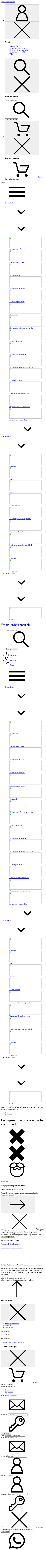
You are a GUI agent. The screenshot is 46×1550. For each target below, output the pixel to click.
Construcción (13, 315)
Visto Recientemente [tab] (12, 1324)
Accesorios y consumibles (18, 420)
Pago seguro (5, 1253)
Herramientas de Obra (16, 275)
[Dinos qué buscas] (21, 117)
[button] (17, 1296)
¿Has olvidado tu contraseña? (11, 1435)
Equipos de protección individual (20, 545)
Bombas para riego (15, 380)
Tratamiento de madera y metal (19, 532)
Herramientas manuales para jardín (21, 367)
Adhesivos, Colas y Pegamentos (20, 519)
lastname (4, 1475)
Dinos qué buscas (11, 119)
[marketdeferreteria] (8, 2)
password (4, 1414)
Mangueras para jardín (16, 262)
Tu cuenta (8, 58)
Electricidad (13, 571)
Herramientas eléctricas (17, 249)
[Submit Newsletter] (18, 1204)
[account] (22, 13)
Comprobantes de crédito (17, 52)
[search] (22, 67)
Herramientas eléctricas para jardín (21, 328)
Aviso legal (4, 1259)
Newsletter (18, 1107)
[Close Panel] (18, 1312)
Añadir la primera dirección (18, 48)
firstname (4, 1456)
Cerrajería (12, 466)
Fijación (12, 492)
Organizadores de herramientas (19, 407)
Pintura (11, 479)
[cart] (22, 129)
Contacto (4, 1261)
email (2, 1395)
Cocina (11, 619)
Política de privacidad (8, 1237)
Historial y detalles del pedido (19, 50)
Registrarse (5, 1531)
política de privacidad (26, 1529)
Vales (11, 54)
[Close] (22, 30)
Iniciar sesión (6, 1433)
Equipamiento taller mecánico (19, 394)
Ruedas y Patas (14, 506)
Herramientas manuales (17, 288)
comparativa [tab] (9, 1327)
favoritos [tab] (8, 1326)
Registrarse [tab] (9, 1392)
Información (13, 46)
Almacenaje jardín (15, 341)
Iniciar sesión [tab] (9, 1390)
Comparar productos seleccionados (12, 1342)
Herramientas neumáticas (17, 354)
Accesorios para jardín (16, 302)
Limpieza (12, 558)
